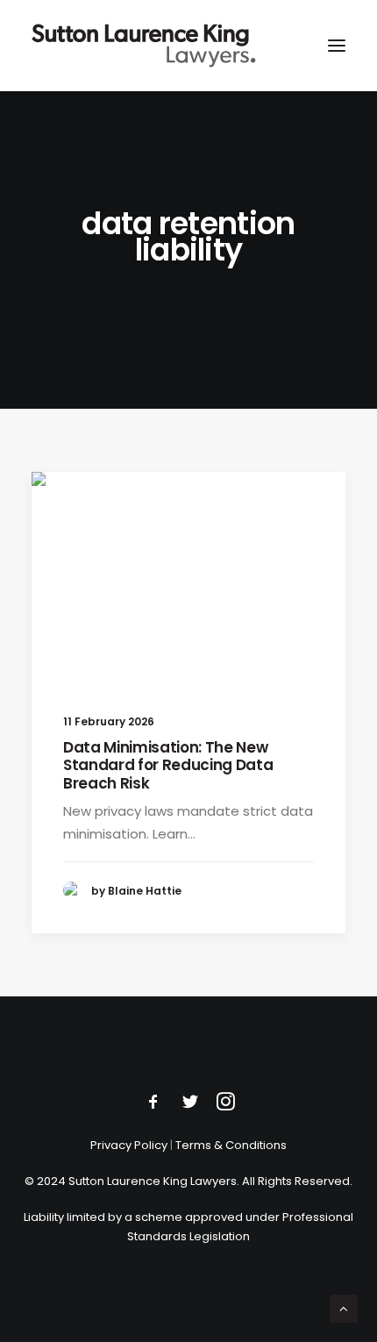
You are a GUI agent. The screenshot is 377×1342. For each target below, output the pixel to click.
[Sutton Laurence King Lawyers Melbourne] (144, 46)
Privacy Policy (128, 1145)
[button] (336, 45)
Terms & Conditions (231, 1145)
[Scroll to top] (344, 1307)
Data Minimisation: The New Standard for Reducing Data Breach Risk (168, 765)
